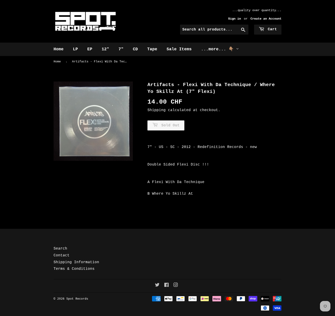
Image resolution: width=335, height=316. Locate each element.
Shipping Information (76, 262)
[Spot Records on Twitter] (157, 286)
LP (75, 49)
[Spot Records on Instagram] (175, 286)
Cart (271, 29)
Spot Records (77, 299)
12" (105, 49)
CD (135, 49)
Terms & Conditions (74, 269)
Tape (152, 49)
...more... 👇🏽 (218, 49)
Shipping (156, 110)
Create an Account (265, 18)
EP (89, 49)
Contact (62, 255)
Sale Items (179, 49)
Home (59, 49)
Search (60, 249)
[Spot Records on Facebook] (166, 286)
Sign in (234, 18)
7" (121, 49)
